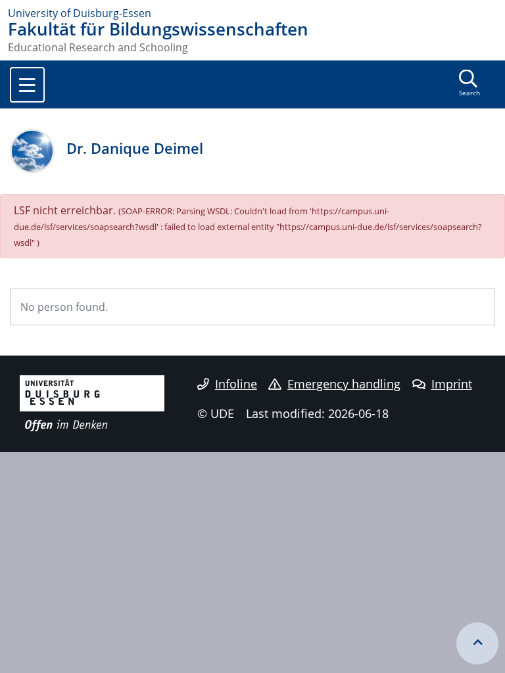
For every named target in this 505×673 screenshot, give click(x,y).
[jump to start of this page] (477, 643)
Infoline (236, 384)
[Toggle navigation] (27, 85)
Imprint (451, 384)
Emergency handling (343, 384)
